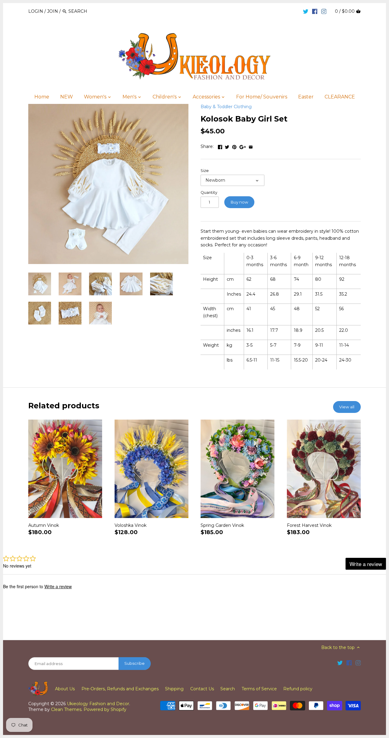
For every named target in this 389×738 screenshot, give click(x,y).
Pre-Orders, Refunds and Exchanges (120, 689)
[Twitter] (305, 11)
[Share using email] (251, 146)
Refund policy (297, 689)
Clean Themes (66, 709)
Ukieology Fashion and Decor (98, 703)
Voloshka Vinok (130, 525)
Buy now (239, 202)
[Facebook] (315, 11)
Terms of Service (259, 689)
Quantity (209, 192)
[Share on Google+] (242, 146)
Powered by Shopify (105, 709)
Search (227, 689)
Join (52, 11)
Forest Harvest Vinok (309, 525)
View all (346, 406)
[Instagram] (324, 11)
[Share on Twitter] (227, 146)
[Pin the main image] (234, 146)
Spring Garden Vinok (222, 525)
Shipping (174, 689)
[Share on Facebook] (220, 146)
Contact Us (202, 689)
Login (35, 11)
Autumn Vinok (43, 525)
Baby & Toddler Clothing (226, 106)
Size (205, 170)
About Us (65, 689)
